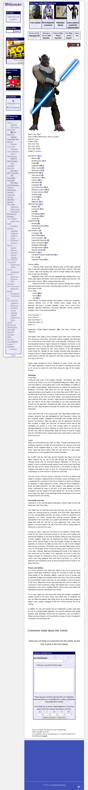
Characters (14, 233)
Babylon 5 (10, 332)
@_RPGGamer (14, 107)
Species (13, 248)
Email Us (13, 349)
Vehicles (14, 255)
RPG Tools (11, 130)
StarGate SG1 (12, 327)
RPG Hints (11, 204)
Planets (13, 310)
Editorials (14, 125)
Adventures (15, 207)
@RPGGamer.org (13, 103)
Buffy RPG (11, 330)
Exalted (9, 344)
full (13, 135)
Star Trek (10, 339)
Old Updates (15, 127)
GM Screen (15, 277)
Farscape (10, 335)
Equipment (14, 241)
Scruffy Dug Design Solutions (58, 785)
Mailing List (11, 195)
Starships (14, 250)
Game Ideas (15, 212)
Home (9, 123)
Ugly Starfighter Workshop (10, 165)
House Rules (15, 209)
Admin (13, 355)
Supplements (15, 265)
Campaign (14, 231)
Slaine (9, 337)
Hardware (14, 279)
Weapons (14, 257)
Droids (13, 238)
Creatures (14, 236)
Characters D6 (34, 36)
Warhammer (11, 325)
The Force (14, 253)
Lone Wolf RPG (12, 342)
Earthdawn (11, 347)
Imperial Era (15, 294)
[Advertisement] (54, 759)
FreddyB (44, 736)
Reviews (10, 197)
